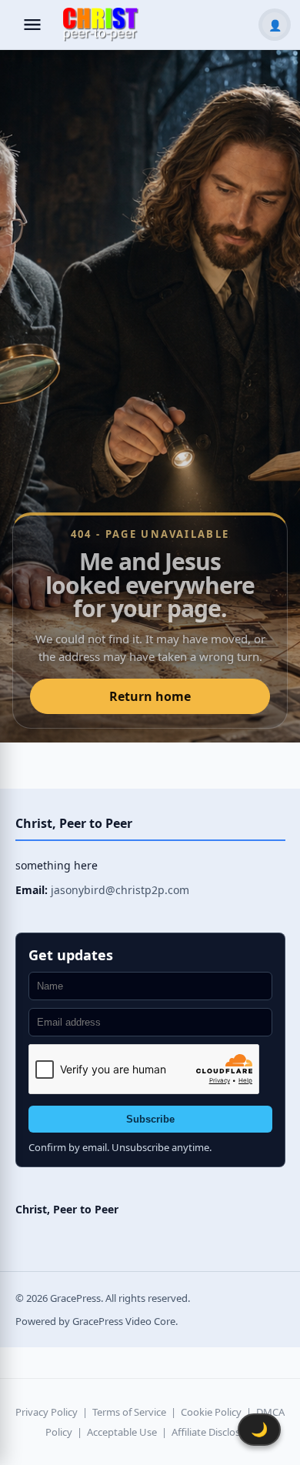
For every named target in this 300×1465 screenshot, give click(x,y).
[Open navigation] (32, 25)
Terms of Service (129, 1412)
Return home (150, 696)
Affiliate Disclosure (213, 1432)
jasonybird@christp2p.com (120, 890)
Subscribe (150, 1119)
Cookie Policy (211, 1412)
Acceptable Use (122, 1432)
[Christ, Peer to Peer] (100, 25)
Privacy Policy (46, 1412)
